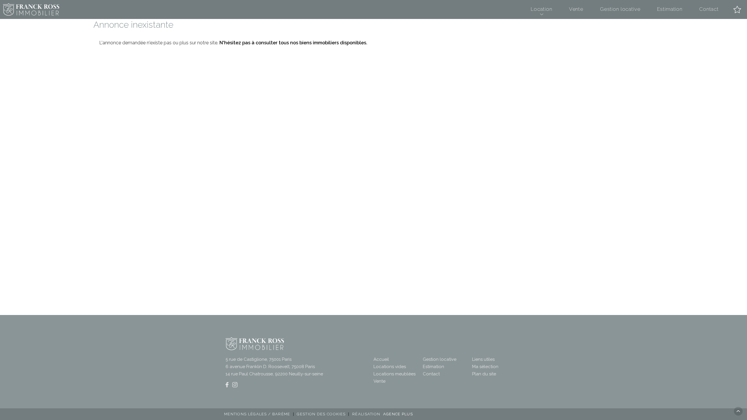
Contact (709, 9)
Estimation (670, 9)
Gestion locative (620, 9)
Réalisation (382, 414)
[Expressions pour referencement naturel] (227, 384)
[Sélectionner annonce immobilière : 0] (737, 9)
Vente (576, 9)
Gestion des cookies (321, 414)
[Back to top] (738, 411)
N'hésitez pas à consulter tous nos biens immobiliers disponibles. (293, 43)
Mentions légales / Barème (257, 414)
